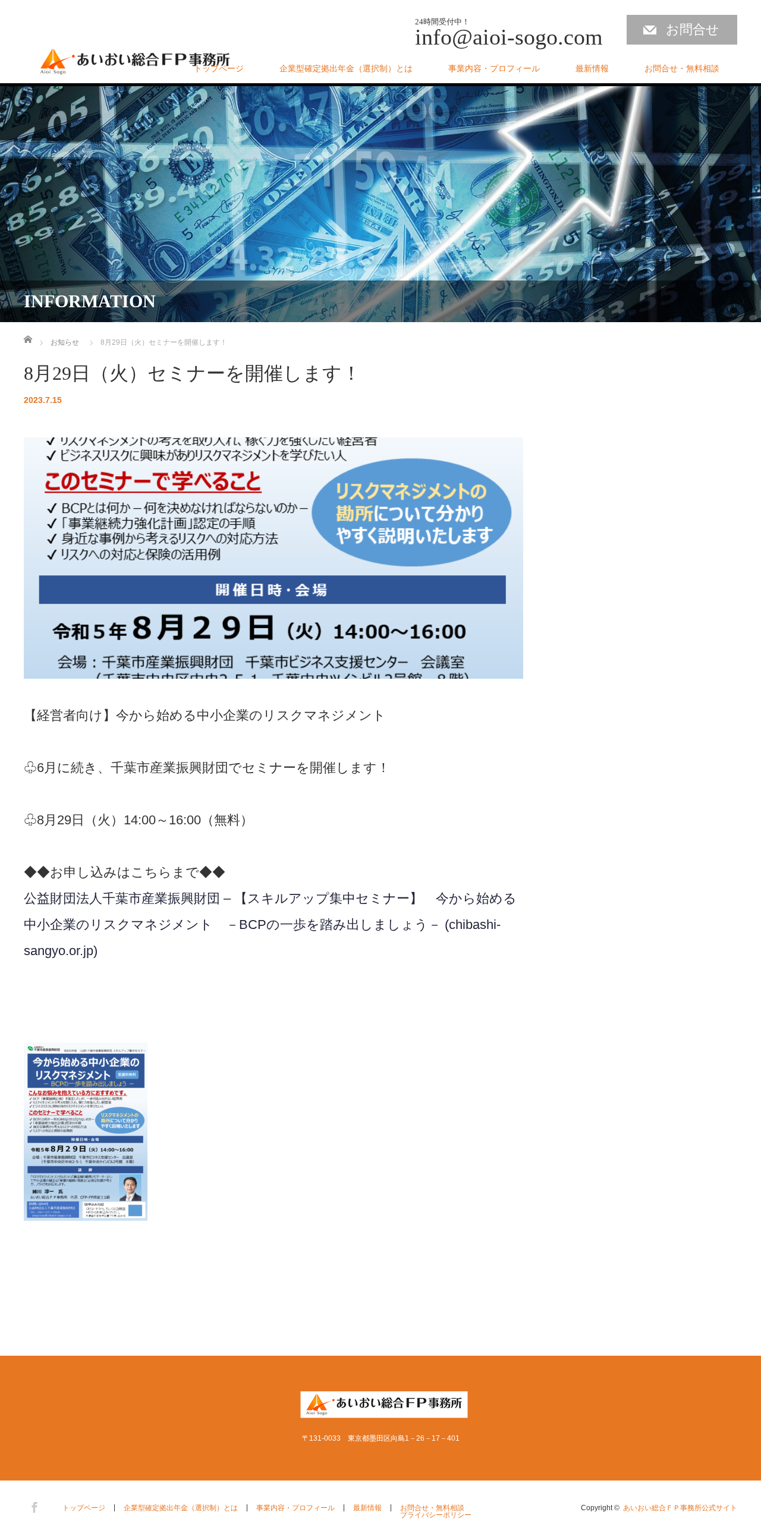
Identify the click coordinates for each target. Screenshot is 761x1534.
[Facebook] (33, 1505)
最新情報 (592, 68)
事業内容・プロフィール (494, 68)
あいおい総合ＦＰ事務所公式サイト (680, 1508)
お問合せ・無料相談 (681, 68)
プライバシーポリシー (435, 1515)
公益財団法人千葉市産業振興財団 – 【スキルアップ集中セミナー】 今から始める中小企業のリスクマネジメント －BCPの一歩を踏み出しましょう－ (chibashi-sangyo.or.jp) (270, 924)
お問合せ (692, 29)
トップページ (219, 68)
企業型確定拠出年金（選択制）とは (346, 68)
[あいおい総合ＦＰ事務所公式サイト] (135, 63)
